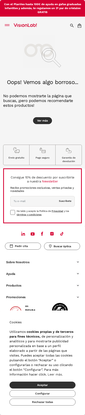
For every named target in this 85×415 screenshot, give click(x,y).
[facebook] (42, 233)
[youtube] (52, 233)
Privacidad (57, 211)
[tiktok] (62, 233)
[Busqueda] (72, 25)
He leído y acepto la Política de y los (43, 213)
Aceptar (42, 385)
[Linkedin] (23, 233)
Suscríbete (65, 201)
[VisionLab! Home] (30, 25)
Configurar (42, 393)
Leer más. (55, 374)
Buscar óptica (62, 246)
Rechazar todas (42, 402)
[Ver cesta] (80, 26)
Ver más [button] (42, 120)
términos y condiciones (29, 214)
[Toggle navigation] (8, 25)
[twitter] (33, 233)
